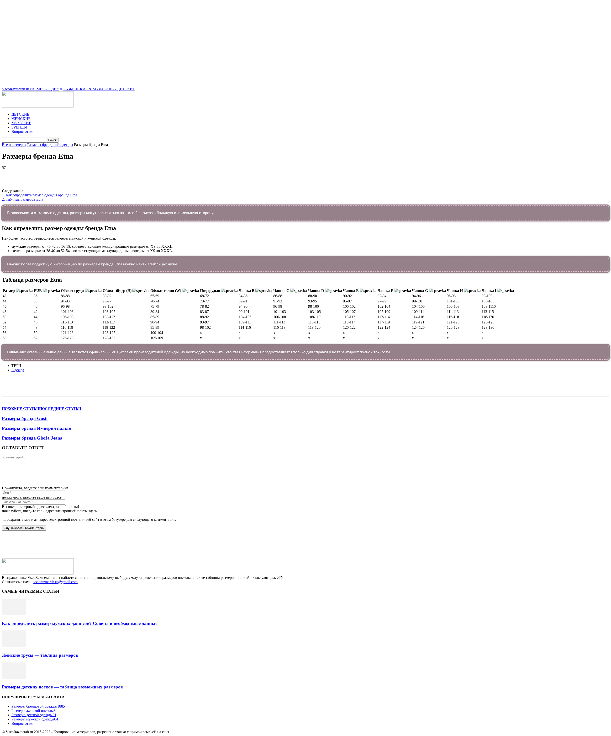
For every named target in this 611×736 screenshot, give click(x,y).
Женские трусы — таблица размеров (40, 655)
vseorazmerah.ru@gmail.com (55, 582)
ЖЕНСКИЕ (21, 119)
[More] (137, 175)
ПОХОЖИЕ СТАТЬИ (20, 409)
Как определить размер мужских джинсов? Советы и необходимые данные (79, 623)
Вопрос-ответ (22, 131)
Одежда (17, 370)
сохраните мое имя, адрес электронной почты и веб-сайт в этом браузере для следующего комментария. (91, 519)
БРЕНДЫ (19, 127)
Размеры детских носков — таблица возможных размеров (62, 686)
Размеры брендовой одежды (50, 145)
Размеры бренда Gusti (24, 418)
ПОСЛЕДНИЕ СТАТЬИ (60, 409)
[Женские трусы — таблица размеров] (14, 646)
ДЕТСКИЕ (20, 114)
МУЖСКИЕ (21, 123)
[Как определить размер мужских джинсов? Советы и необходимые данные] (14, 614)
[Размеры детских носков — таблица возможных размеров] (14, 678)
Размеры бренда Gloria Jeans (32, 438)
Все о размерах (14, 145)
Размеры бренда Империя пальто (36, 428)
